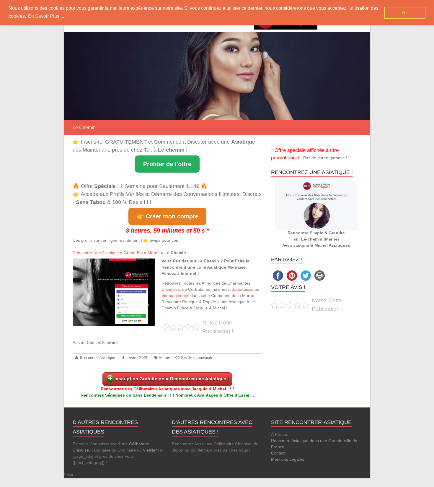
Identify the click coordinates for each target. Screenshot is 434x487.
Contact (278, 453)
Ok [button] (405, 12)
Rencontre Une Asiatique (96, 252)
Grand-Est (133, 252)
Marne (154, 252)
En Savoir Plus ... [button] (46, 16)
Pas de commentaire (197, 357)
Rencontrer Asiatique (97, 357)
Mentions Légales (287, 459)
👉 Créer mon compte (167, 216)
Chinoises (170, 289)
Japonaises (242, 289)
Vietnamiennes (175, 295)
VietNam (151, 450)
